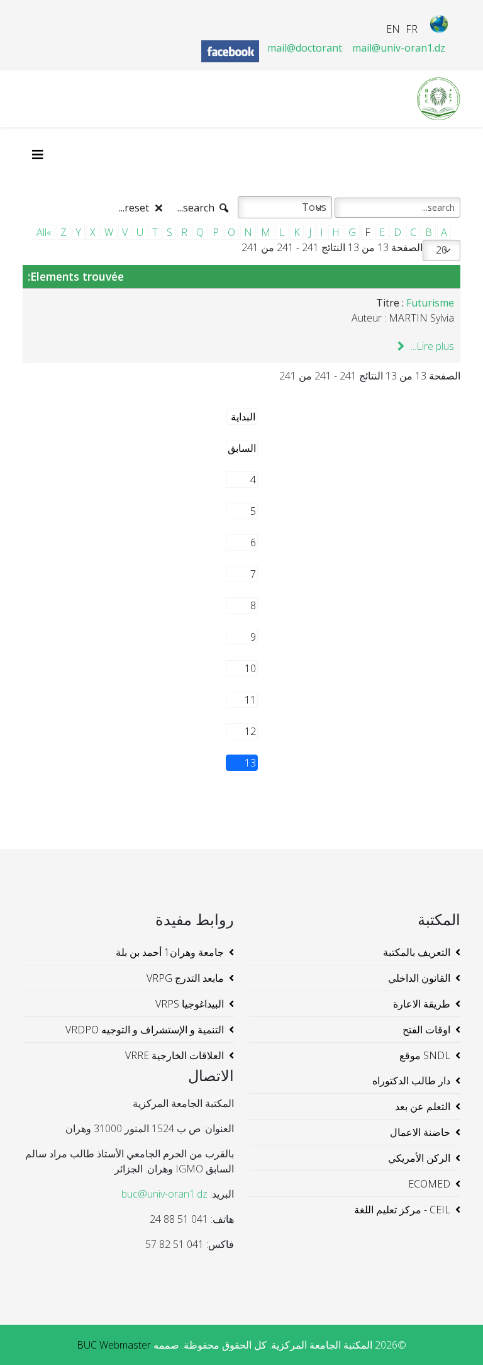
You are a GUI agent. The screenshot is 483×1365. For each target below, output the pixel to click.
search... (197, 208)
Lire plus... (431, 346)
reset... (135, 208)
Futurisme (430, 303)
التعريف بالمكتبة (416, 952)
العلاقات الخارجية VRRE (174, 1055)
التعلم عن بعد (422, 1106)
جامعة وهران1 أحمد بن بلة (170, 952)
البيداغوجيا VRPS (189, 1004)
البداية (243, 417)
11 (250, 700)
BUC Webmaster (114, 1345)
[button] (454, 1336)
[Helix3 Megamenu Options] (41, 154)
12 (250, 731)
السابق (242, 448)
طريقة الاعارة (421, 1004)
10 (250, 668)
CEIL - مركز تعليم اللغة (402, 1209)
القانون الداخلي (419, 978)
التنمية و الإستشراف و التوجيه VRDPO (144, 1029)
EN (393, 29)
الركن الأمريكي (419, 1158)
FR (412, 29)
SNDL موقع (424, 1055)
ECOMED (429, 1184)
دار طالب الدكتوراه (411, 1080)
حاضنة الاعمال (420, 1132)
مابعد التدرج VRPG (185, 978)
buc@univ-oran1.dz (164, 1194)
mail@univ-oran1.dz (398, 48)
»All (44, 232)
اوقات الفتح (426, 1029)
